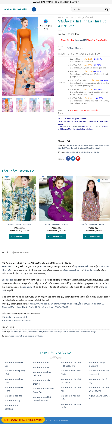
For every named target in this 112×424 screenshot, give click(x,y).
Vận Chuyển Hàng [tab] (21, 252)
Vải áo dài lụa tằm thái (82, 17)
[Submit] (106, 9)
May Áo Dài (81, 40)
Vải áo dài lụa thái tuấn (74, 148)
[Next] (49, 56)
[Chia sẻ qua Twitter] (73, 158)
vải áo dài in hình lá (72, 152)
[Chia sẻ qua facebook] (68, 158)
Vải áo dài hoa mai (41, 362)
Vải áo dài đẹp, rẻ (75, 48)
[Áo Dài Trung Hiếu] (15, 9)
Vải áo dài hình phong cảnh (14, 317)
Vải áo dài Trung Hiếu (59, 420)
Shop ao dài (7, 266)
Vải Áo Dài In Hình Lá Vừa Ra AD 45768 (25, 224)
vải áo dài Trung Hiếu (73, 126)
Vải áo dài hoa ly (12, 400)
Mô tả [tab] (5, 252)
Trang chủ (63, 17)
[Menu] (34, 9)
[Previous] (6, 56)
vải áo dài (96, 126)
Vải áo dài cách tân (71, 269)
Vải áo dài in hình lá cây (90, 152)
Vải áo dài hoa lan (41, 367)
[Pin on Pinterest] (78, 158)
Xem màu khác (19, 236)
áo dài (42, 266)
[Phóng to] (5, 92)
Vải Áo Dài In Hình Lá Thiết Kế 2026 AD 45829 (65, 224)
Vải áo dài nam (90, 269)
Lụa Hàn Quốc (82, 266)
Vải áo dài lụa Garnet (75, 145)
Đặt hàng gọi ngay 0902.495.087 (53, 307)
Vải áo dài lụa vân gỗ (92, 148)
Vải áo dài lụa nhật (91, 145)
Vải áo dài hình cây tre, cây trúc (16, 320)
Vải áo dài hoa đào (13, 395)
